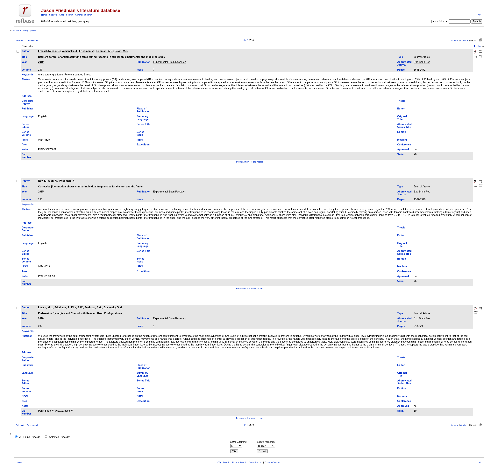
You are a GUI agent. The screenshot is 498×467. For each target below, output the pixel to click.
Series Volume (26, 133)
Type (400, 56)
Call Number (26, 156)
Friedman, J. (86, 51)
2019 (41, 61)
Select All (20, 40)
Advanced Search (83, 15)
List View (454, 40)
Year (24, 61)
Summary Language (142, 118)
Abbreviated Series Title (404, 126)
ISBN (140, 139)
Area (24, 144)
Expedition (143, 144)
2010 (41, 318)
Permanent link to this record (249, 162)
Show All (53, 15)
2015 (41, 191)
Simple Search (66, 15)
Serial (400, 154)
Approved (403, 149)
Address (27, 95)
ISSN (25, 139)
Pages (401, 69)
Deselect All (32, 40)
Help (480, 462)
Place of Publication (143, 110)
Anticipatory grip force (50, 74)
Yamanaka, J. (70, 51)
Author (26, 51)
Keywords (27, 74)
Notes (25, 149)
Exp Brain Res (422, 61)
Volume (26, 69)
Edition (401, 131)
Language (27, 116)
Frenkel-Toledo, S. (49, 51)
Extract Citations (273, 462)
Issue (140, 69)
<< (244, 40)
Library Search (239, 462)
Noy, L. (42, 180)
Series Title (143, 124)
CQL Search (223, 462)
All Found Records (29, 437)
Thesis (401, 100)
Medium (402, 139)
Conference (404, 144)
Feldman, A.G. (104, 51)
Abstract (27, 79)
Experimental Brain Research (169, 61)
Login (479, 14)
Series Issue (140, 133)
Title (24, 56)
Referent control (73, 74)
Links (477, 46)
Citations (464, 40)
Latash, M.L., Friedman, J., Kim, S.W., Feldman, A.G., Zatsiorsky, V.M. (80, 307)
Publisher (27, 108)
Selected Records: (59, 437)
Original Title (402, 118)
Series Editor (25, 126)
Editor (401, 108)
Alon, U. (53, 180)
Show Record (255, 462)
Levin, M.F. (121, 51)
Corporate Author (27, 102)
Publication (143, 61)
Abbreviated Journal (404, 63)
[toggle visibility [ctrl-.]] (11, 434)
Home (44, 15)
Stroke (87, 74)
